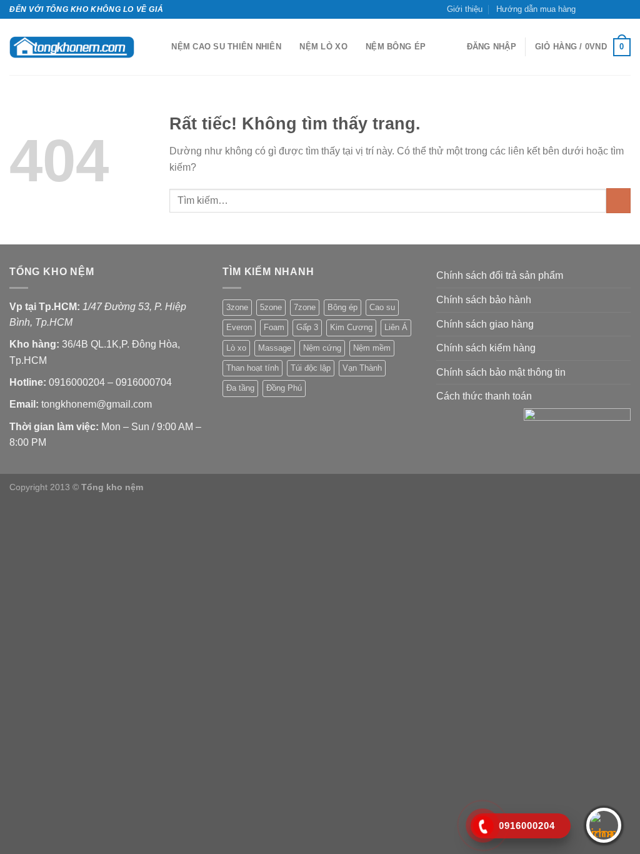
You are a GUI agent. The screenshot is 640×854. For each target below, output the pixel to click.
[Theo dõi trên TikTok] (600, 9)
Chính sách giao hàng (485, 324)
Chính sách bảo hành (483, 299)
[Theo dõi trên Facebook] (588, 9)
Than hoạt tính (252, 368)
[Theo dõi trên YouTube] (624, 9)
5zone (271, 307)
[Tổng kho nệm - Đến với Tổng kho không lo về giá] (71, 47)
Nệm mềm (372, 348)
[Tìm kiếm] (157, 47)
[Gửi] (618, 200)
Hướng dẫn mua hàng (536, 9)
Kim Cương (351, 327)
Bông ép (343, 307)
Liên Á (396, 327)
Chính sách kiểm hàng (486, 348)
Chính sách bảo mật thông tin (501, 372)
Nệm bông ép (396, 46)
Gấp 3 (307, 327)
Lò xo (236, 348)
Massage (274, 348)
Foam (274, 327)
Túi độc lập (311, 368)
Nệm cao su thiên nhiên (226, 46)
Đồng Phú (284, 388)
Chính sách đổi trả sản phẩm (499, 275)
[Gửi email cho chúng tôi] (612, 9)
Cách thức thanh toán (484, 396)
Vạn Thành (362, 368)
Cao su (382, 307)
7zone (305, 307)
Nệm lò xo (323, 46)
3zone (237, 307)
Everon (239, 327)
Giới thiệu (464, 9)
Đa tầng (240, 388)
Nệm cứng (322, 348)
